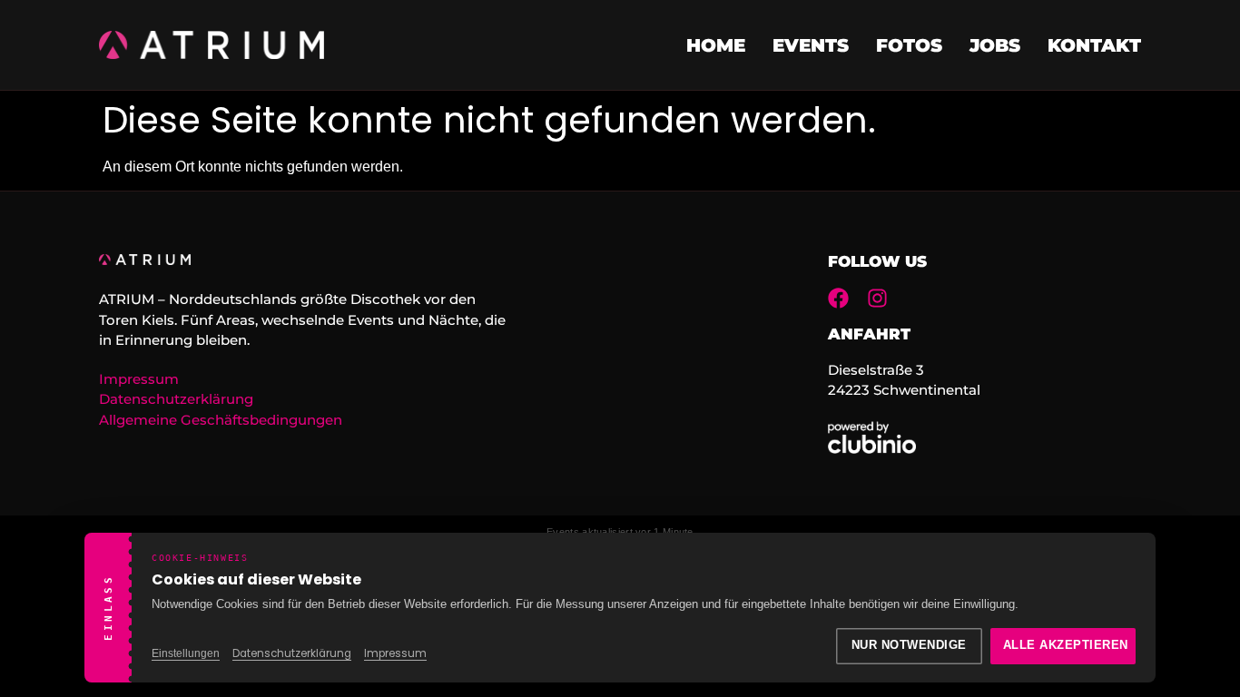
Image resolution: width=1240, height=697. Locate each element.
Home (715, 45)
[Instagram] (877, 298)
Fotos (909, 45)
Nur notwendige (909, 645)
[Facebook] (838, 298)
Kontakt (1094, 45)
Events (811, 45)
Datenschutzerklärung (291, 653)
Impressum (395, 653)
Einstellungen (186, 653)
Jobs (994, 45)
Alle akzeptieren (1065, 645)
